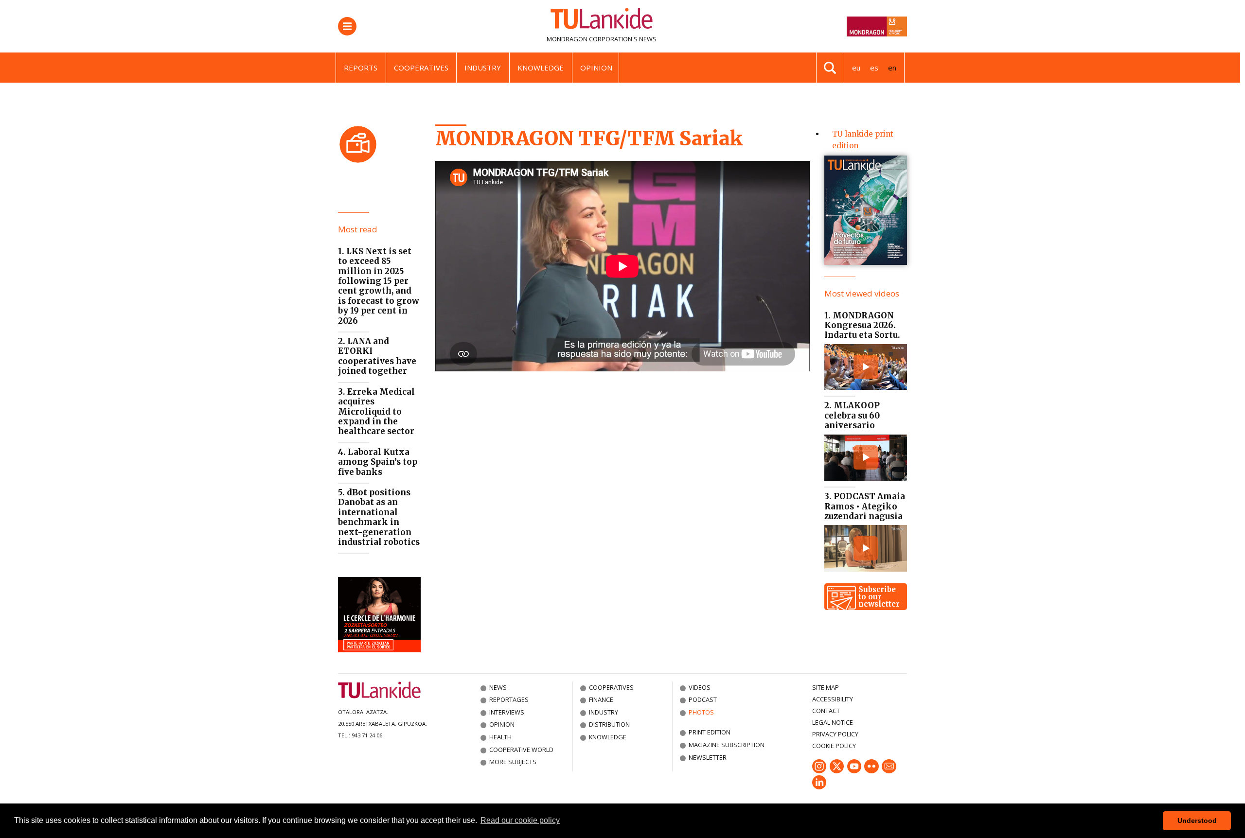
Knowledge (540, 67)
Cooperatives (421, 67)
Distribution (609, 724)
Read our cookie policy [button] (520, 820)
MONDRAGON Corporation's (592, 39)
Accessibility (832, 699)
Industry (482, 67)
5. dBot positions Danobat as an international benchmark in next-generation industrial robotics (379, 517)
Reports (360, 67)
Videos (700, 687)
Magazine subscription (727, 744)
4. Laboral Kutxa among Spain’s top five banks (377, 462)
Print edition (709, 732)
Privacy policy (835, 734)
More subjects (512, 761)
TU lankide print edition (862, 139)
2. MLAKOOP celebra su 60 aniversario (852, 415)
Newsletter (708, 757)
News (498, 687)
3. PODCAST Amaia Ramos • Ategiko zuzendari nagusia (864, 506)
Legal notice (832, 722)
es (874, 67)
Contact (826, 710)
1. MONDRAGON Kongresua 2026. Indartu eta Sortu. (862, 325)
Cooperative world (521, 749)
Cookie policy (834, 745)
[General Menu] (347, 26)
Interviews (506, 712)
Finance (601, 699)
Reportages (509, 699)
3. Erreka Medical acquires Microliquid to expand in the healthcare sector (376, 411)
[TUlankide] (602, 20)
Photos (701, 712)
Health (500, 737)
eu (856, 67)
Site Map (825, 687)
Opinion (596, 67)
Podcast (703, 699)
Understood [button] (1197, 820)
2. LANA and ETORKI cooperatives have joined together (377, 356)
